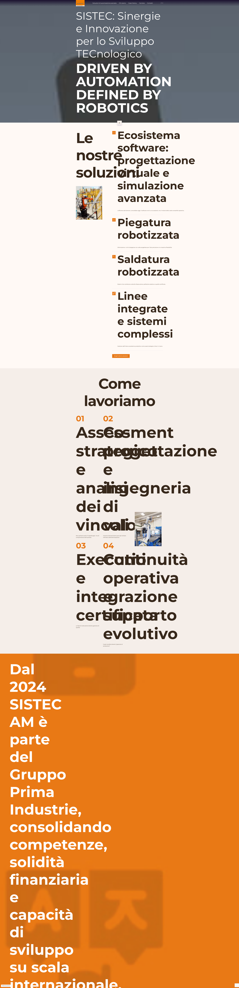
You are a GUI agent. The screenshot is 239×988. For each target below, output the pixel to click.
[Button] (119, 123)
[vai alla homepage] (80, 3)
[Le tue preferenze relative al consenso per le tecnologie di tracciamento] (6, 986)
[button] (162, 3)
